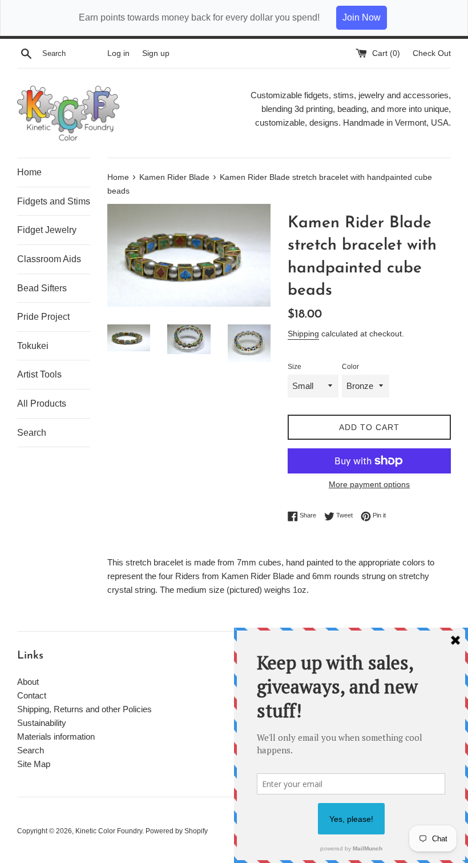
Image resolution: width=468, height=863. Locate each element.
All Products (41, 403)
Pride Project (43, 317)
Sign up (156, 53)
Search (31, 432)
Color (350, 367)
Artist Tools (39, 374)
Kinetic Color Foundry (108, 831)
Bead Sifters (42, 288)
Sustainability (41, 723)
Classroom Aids (49, 259)
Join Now (361, 17)
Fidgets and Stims (53, 201)
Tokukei (33, 346)
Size (294, 367)
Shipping (303, 333)
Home (29, 172)
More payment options (369, 484)
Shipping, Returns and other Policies (84, 709)
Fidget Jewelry (46, 230)
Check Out (432, 53)
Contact (31, 695)
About (28, 682)
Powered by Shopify (177, 831)
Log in (118, 53)
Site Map (33, 764)
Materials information (56, 736)
